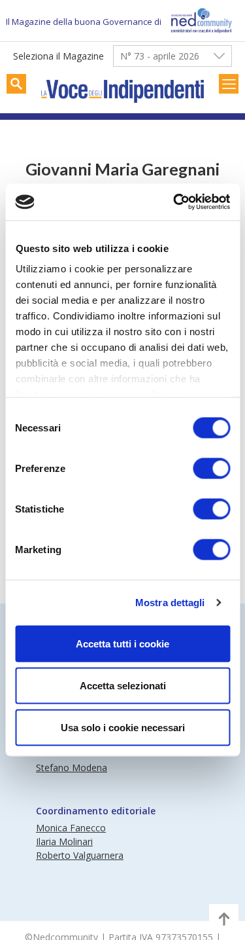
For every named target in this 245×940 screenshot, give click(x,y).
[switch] (211, 468)
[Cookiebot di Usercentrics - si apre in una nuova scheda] (174, 202)
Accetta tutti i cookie (122, 643)
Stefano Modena (71, 767)
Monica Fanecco (71, 828)
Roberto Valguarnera (79, 855)
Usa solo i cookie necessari (123, 726)
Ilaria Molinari (64, 841)
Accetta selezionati (123, 685)
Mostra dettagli (170, 602)
